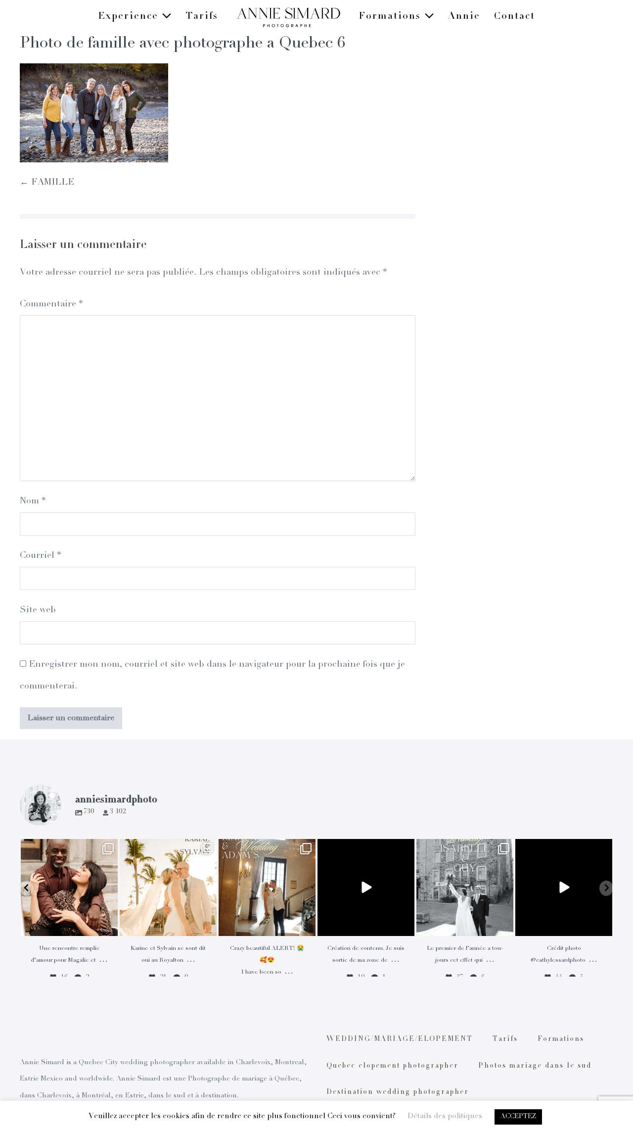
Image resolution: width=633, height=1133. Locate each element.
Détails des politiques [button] (444, 1116)
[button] (27, 888)
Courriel (40, 555)
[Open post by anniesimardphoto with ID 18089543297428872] (168, 887)
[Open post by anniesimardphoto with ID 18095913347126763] (365, 887)
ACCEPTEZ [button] (518, 1117)
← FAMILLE (47, 182)
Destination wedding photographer (397, 1092)
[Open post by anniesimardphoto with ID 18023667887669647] (267, 887)
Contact (514, 17)
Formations (391, 17)
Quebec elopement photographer (392, 1066)
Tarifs (201, 17)
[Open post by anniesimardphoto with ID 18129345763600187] (464, 887)
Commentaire (51, 304)
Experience (130, 17)
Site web (38, 610)
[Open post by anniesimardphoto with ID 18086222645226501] (69, 887)
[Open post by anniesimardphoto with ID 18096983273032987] (563, 887)
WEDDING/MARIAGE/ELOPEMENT (399, 1039)
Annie (464, 17)
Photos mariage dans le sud (534, 1066)
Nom (32, 501)
